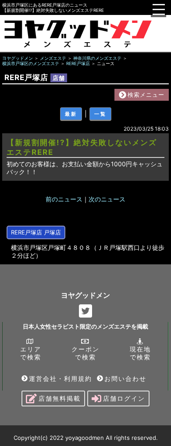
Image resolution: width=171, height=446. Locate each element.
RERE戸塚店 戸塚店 (36, 232)
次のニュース (107, 199)
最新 (71, 114)
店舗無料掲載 (60, 398)
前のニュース (64, 199)
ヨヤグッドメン (85, 295)
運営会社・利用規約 (60, 378)
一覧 (100, 114)
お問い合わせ (125, 378)
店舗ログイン (124, 398)
